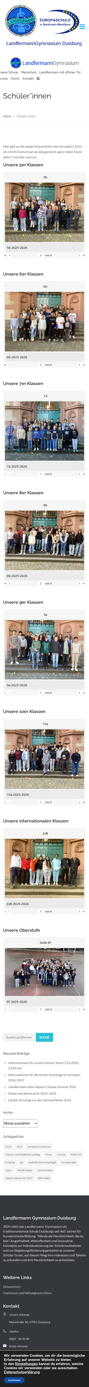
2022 (19, 1146)
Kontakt (28, 78)
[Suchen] (38, 78)
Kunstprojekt (69, 1162)
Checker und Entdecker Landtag (22, 1154)
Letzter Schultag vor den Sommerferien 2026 (39, 1100)
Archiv (15, 78)
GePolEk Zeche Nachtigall (42, 1162)
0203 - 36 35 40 (19, 1339)
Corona (61, 1154)
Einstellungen (26, 1364)
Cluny (48, 1154)
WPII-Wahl (44, 1178)
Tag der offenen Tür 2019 (18, 1178)
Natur (8, 1170)
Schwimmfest (45, 1170)
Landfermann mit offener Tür (60, 72)
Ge (21, 1162)
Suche (44, 1037)
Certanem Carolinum (39, 1146)
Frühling (10, 1162)
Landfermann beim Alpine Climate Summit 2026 (42, 1087)
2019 (8, 1146)
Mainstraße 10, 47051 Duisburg (29, 1322)
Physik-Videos (24, 1170)
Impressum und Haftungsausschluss (27, 1293)
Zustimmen (14, 1380)
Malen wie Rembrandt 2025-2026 (32, 1093)
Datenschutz (11, 1287)
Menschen (28, 72)
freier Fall (76, 1154)
